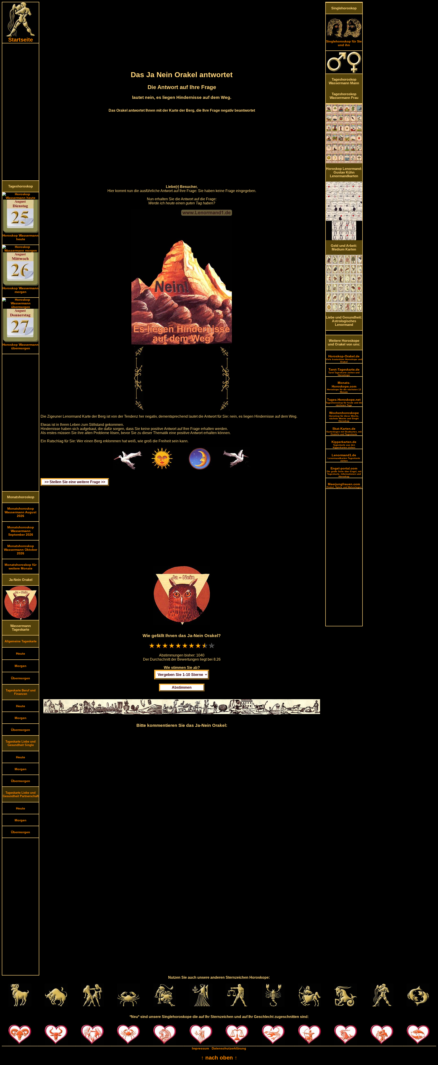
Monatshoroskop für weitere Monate (20, 566)
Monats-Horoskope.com (344, 387)
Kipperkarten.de (343, 444)
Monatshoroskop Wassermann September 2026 (20, 530)
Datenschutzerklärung (229, 1048)
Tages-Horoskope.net (344, 402)
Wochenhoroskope (344, 416)
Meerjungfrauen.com (344, 485)
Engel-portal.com (344, 472)
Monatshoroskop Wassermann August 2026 (20, 512)
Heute (20, 653)
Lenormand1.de (344, 457)
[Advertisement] (20, 111)
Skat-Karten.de (344, 431)
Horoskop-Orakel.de (344, 358)
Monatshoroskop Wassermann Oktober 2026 (20, 549)
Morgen (20, 666)
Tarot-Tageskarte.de (344, 372)
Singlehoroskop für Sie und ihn (344, 43)
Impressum (200, 1048)
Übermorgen (20, 678)
